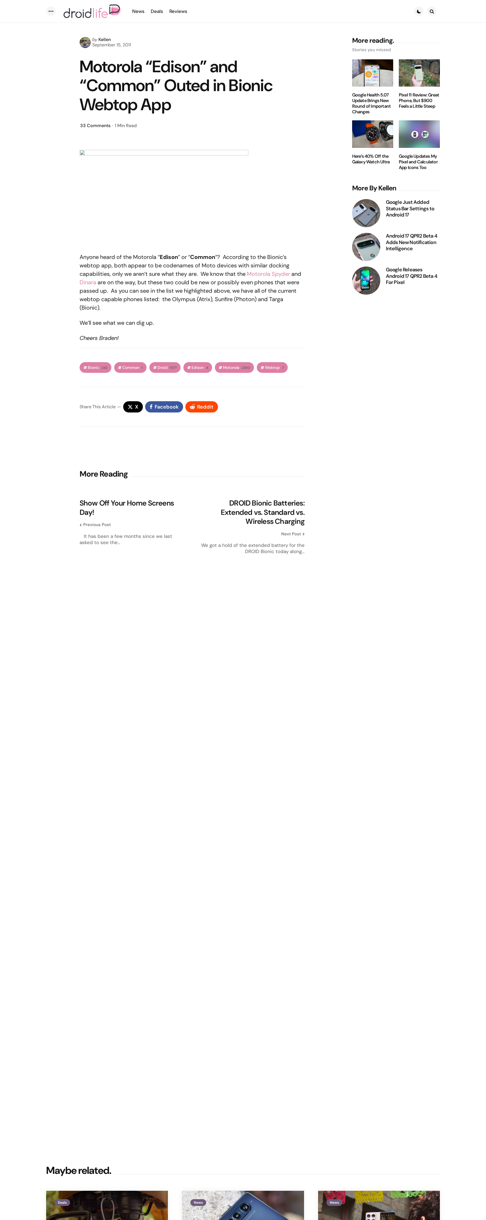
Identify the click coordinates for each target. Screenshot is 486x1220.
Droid (167, 367)
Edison (200, 367)
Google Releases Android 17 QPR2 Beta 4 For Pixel (411, 276)
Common (132, 367)
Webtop (274, 367)
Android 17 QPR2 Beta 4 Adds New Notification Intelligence (411, 242)
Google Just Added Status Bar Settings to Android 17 (410, 208)
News (198, 1202)
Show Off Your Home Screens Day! (127, 508)
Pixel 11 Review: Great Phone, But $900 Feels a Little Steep (419, 100)
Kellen (104, 39)
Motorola (236, 367)
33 (95, 125)
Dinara (88, 282)
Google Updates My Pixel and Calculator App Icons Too (418, 162)
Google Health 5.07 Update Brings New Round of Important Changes (371, 103)
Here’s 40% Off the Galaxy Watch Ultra (371, 159)
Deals (62, 1202)
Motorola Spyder (268, 274)
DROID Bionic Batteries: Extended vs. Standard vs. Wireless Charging (263, 512)
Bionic (97, 367)
